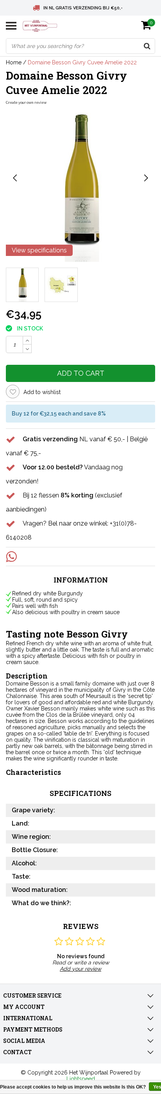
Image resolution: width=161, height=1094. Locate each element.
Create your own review (26, 103)
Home (13, 62)
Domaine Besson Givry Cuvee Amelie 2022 (82, 62)
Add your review (80, 969)
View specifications (39, 250)
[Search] (147, 46)
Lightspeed (80, 1079)
